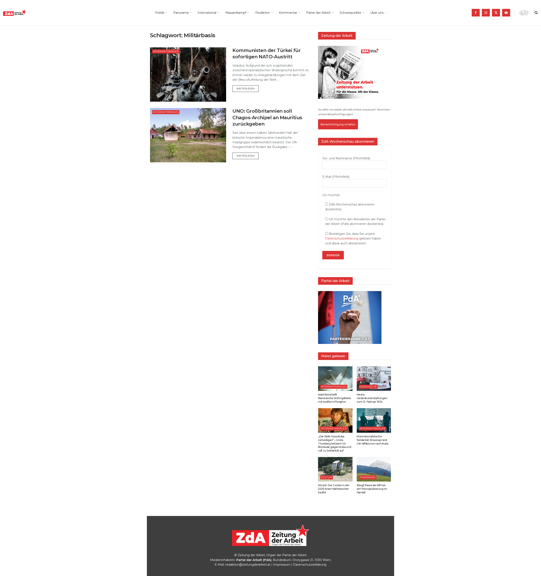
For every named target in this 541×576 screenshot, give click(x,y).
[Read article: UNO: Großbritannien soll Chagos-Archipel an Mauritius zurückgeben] (188, 135)
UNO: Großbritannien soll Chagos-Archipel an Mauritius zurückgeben (267, 117)
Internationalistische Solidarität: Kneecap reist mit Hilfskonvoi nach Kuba (372, 440)
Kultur (326, 477)
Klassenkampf (235, 13)
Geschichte (368, 386)
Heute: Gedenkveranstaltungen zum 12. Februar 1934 (372, 398)
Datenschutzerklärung (341, 238)
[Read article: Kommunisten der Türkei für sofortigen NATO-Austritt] (188, 74)
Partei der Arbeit (318, 13)
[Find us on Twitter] (496, 12)
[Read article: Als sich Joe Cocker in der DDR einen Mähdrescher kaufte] (335, 469)
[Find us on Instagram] (486, 12)
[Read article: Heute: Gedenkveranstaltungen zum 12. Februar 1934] (374, 378)
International (207, 13)
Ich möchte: (331, 195)
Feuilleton (262, 13)
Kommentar (288, 13)
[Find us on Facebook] (476, 12)
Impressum (281, 564)
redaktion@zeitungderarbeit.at (247, 564)
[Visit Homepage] (24, 13)
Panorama (181, 13)
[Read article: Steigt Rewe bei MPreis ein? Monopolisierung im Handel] (374, 469)
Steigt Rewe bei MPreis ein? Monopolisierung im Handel (372, 489)
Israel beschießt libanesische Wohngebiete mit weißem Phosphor (334, 398)
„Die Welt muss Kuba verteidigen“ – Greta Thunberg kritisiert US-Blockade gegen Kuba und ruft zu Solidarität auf (334, 443)
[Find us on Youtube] (506, 12)
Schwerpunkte (350, 13)
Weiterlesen (247, 88)
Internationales (166, 51)
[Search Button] (536, 12)
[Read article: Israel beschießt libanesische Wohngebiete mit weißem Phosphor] (335, 378)
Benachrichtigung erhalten (338, 124)
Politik (159, 13)
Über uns (377, 13)
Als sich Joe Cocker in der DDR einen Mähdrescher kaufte (334, 489)
